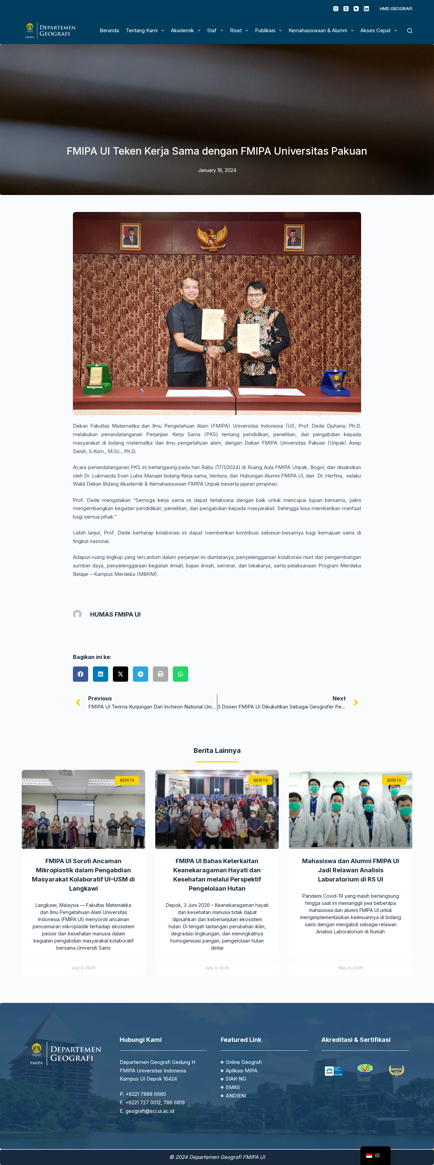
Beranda (109, 30)
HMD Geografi (396, 8)
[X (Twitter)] (346, 8)
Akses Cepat (375, 30)
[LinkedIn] (366, 8)
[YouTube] (356, 8)
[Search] (409, 30)
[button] (80, 674)
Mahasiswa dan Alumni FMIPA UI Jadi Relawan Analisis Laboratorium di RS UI (350, 870)
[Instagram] (335, 8)
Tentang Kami (142, 30)
